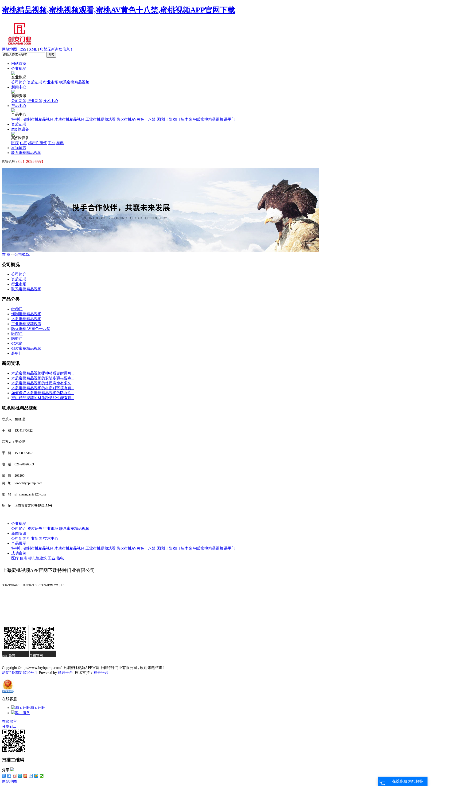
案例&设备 (20, 129)
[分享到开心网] (25, 776)
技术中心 (50, 101)
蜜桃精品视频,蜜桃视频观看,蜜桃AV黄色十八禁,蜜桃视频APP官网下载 (118, 10)
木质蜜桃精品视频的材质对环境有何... (42, 388)
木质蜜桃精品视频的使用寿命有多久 (41, 383)
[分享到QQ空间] (36, 776)
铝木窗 (186, 119)
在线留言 (18, 148)
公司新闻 (18, 101)
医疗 (15, 143)
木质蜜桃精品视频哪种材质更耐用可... (42, 373)
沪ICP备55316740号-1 (19, 673)
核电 (60, 143)
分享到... (9, 726)
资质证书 (34, 82)
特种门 (17, 119)
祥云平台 (65, 673)
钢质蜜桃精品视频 (208, 119)
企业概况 (18, 69)
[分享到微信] (42, 776)
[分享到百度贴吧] (31, 776)
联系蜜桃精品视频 (74, 82)
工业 (51, 143)
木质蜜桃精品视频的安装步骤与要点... (42, 378)
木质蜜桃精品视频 (69, 119)
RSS (22, 49)
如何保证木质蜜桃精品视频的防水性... (42, 393)
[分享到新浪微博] (15, 776)
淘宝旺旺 (37, 708)
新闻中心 (18, 87)
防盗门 (174, 119)
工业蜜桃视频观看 (101, 119)
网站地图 (9, 49)
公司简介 (18, 82)
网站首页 (18, 64)
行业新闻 (34, 101)
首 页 (6, 254)
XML (33, 49)
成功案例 (18, 553)
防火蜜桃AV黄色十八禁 (136, 119)
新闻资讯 (18, 533)
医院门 (162, 119)
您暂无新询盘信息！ (57, 49)
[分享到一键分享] (9, 776)
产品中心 (18, 106)
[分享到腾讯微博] (20, 776)
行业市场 (50, 82)
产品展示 (18, 543)
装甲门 (229, 119)
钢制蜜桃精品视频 (38, 119)
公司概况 (22, 254)
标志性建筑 (37, 143)
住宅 (23, 143)
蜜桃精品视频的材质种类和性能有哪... (42, 398)
